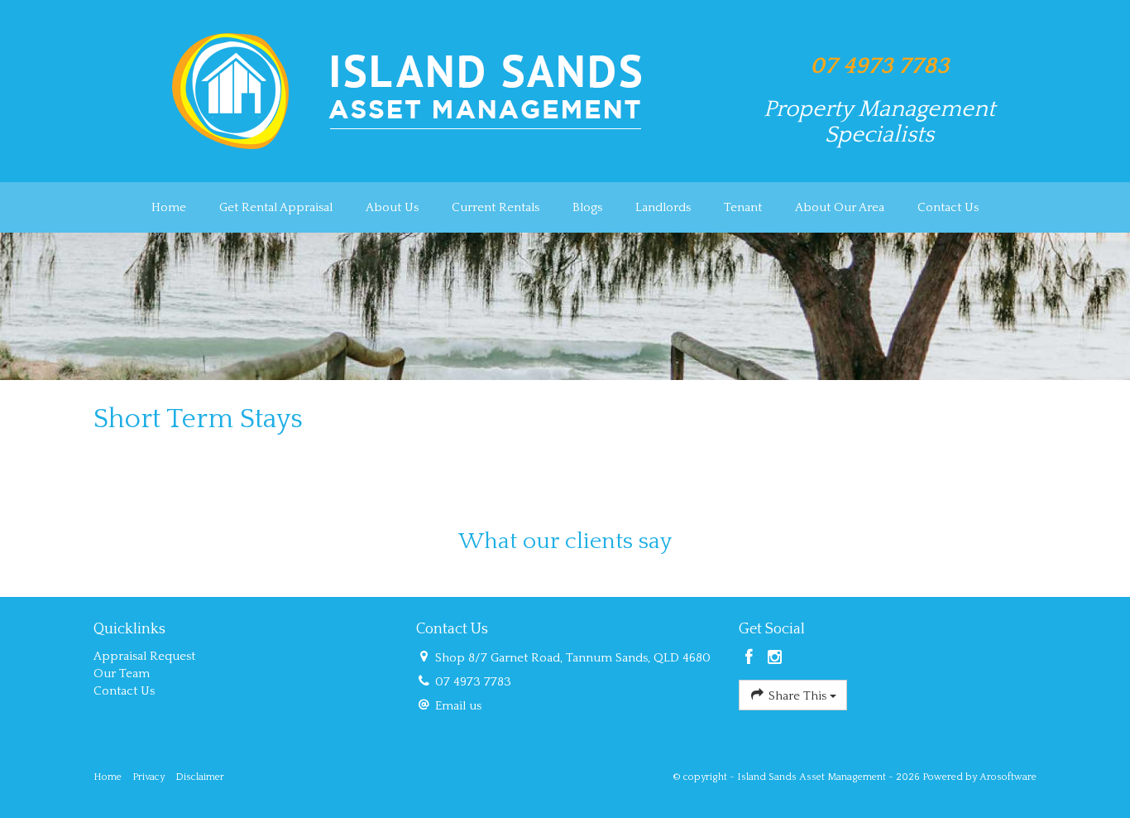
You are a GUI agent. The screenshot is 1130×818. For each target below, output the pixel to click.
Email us (458, 706)
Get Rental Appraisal (276, 207)
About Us (392, 207)
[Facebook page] (751, 659)
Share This (797, 696)
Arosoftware (1008, 777)
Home (168, 207)
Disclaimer (199, 777)
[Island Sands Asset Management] (408, 90)
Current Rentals (495, 207)
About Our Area (839, 207)
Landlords (663, 207)
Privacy (148, 777)
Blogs (587, 207)
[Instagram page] (775, 659)
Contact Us (948, 207)
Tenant (743, 207)
